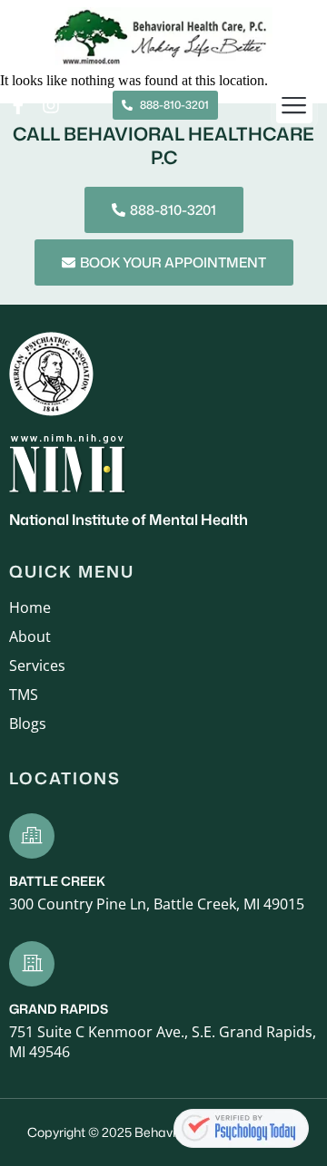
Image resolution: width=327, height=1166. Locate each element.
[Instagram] (51, 105)
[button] (294, 105)
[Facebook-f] (18, 105)
